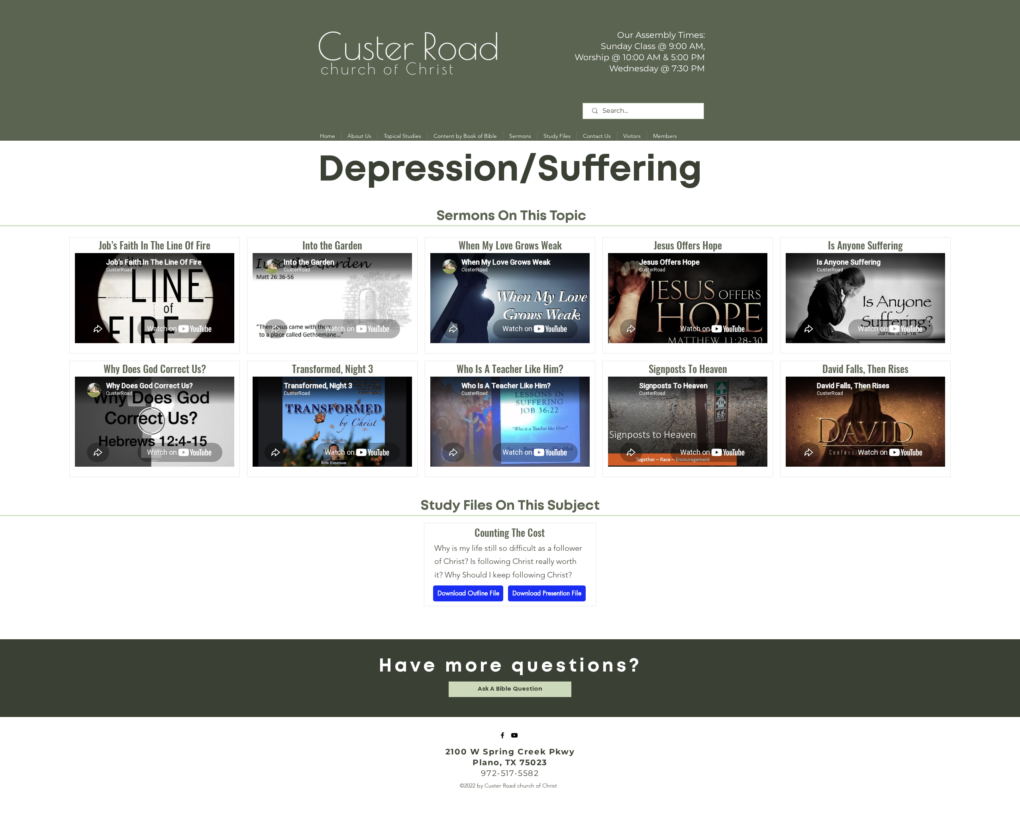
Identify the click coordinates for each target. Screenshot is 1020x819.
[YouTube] (514, 735)
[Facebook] (502, 735)
